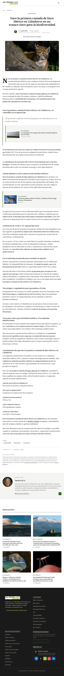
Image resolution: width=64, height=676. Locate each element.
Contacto (8, 634)
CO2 (34, 612)
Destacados (17, 443)
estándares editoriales (30, 462)
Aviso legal (8, 646)
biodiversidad (33, 421)
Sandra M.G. (24, 31)
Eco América (37, 627)
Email (21, 449)
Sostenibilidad (37, 615)
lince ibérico (42, 94)
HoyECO (7, 656)
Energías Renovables (39, 606)
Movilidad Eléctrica (39, 609)
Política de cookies (10, 653)
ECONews (8, 659)
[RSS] (45, 658)
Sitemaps (8, 665)
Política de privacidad (11, 649)
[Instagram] (49, 658)
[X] (40, 658)
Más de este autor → (22, 493)
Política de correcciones (12, 643)
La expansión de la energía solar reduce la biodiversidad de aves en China (39, 134)
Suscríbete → (40, 641)
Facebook (16, 449)
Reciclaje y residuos (39, 618)
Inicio (4, 10)
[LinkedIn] (60, 493)
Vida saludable (37, 624)
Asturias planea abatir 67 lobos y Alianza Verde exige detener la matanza (37, 199)
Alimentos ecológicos (39, 621)
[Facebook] (36, 658)
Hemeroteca (8, 662)
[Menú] (58, 2)
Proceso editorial (34, 31)
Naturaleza (9, 10)
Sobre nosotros (9, 637)
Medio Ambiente (38, 600)
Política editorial (10, 640)
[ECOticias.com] (10, 2)
